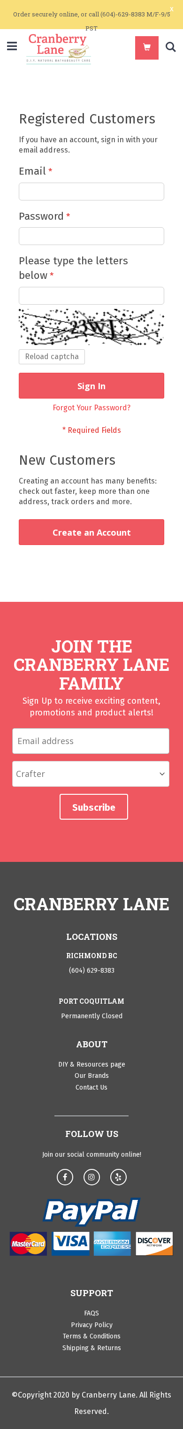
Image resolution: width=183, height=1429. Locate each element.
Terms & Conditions (92, 1336)
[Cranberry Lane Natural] (58, 49)
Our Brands (92, 1076)
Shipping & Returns (91, 1348)
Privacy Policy (92, 1325)
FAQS (91, 1313)
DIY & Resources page (91, 1064)
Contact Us (91, 1087)
